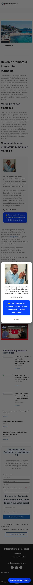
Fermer (16, 319)
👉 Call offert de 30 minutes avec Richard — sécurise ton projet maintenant (16, 307)
